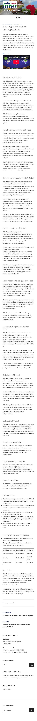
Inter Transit (12, 10)
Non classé (9, 603)
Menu (19, 17)
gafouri (19, 24)
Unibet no (31, 591)
